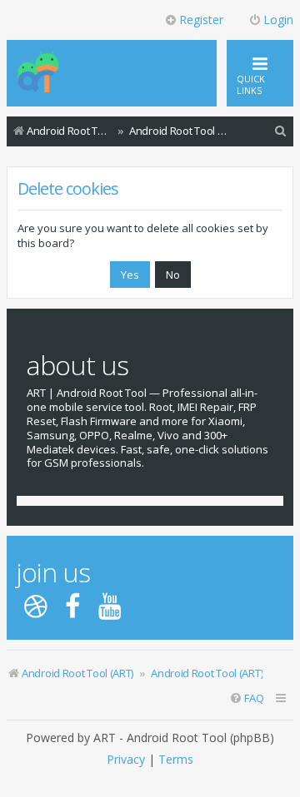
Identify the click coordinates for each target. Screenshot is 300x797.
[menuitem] (280, 131)
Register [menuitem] (201, 19)
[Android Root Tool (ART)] (38, 73)
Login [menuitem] (278, 19)
